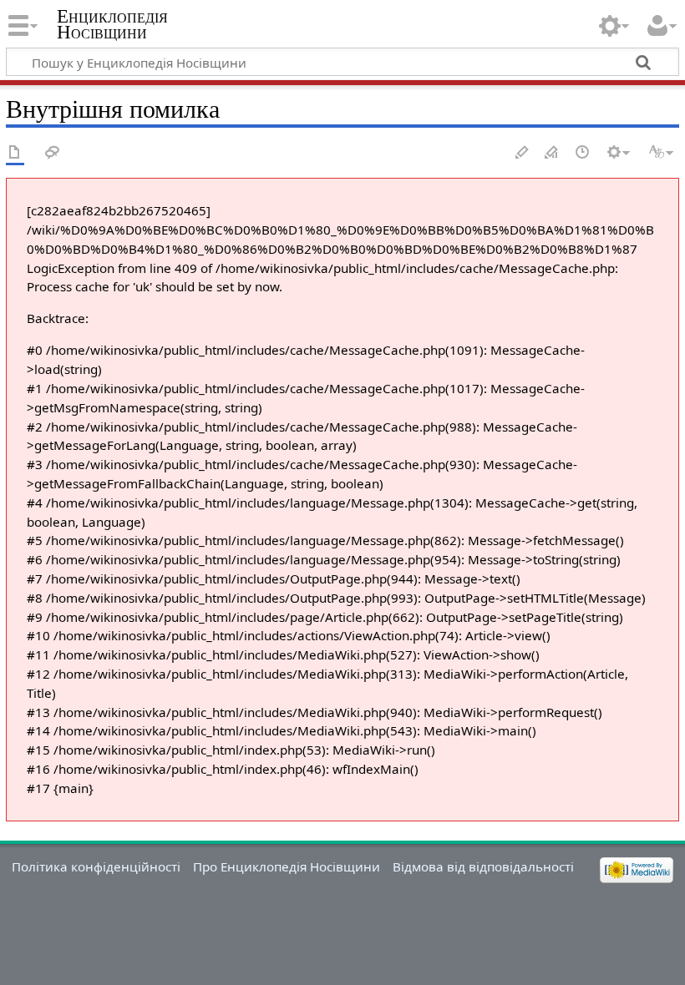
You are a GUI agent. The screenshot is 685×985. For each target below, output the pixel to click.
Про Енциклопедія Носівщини (286, 866)
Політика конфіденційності (96, 866)
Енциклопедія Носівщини (112, 24)
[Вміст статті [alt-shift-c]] (15, 153)
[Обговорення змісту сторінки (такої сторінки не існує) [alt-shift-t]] (52, 153)
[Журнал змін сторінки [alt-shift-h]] (583, 153)
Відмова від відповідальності (483, 866)
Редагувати (522, 153)
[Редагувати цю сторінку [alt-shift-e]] (552, 153)
